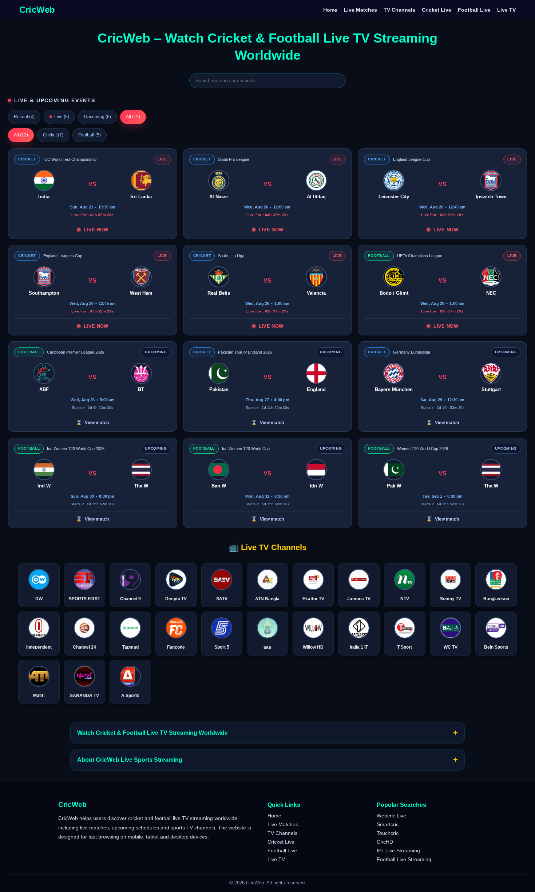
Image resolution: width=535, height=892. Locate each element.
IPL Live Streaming (398, 850)
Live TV (506, 10)
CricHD (385, 842)
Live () (61, 116)
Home (330, 10)
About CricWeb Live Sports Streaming (267, 759)
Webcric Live (391, 816)
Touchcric (388, 833)
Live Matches (360, 10)
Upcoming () (97, 116)
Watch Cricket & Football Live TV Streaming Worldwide (267, 732)
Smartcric (388, 824)
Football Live (474, 10)
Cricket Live (436, 10)
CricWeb (37, 10)
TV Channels (399, 10)
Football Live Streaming (404, 859)
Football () (89, 135)
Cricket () (53, 135)
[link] (92, 193)
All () (133, 116)
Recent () (24, 116)
